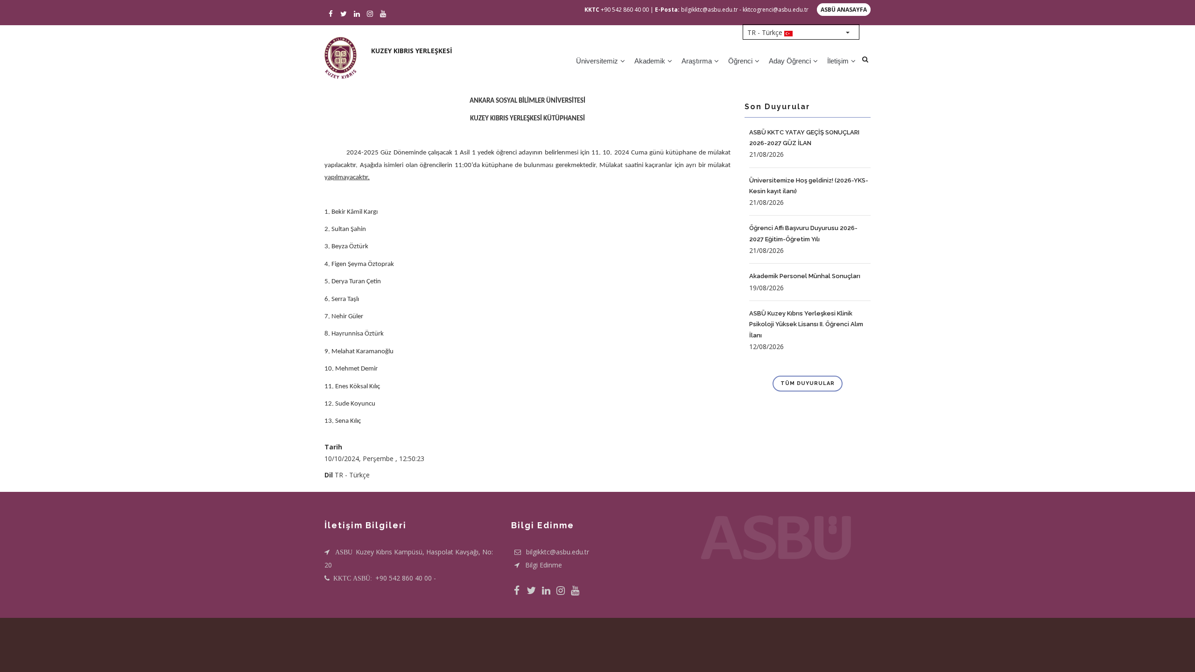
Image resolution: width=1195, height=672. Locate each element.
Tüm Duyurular (807, 383)
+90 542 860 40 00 (616, 10)
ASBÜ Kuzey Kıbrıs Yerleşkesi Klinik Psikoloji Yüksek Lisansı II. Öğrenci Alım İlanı (806, 324)
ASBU (344, 552)
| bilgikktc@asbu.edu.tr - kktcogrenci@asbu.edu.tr (729, 10)
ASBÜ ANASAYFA (844, 10)
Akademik (650, 61)
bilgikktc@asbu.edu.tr (557, 551)
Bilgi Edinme (543, 564)
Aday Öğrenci (791, 61)
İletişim (839, 61)
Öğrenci (741, 61)
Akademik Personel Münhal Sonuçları (804, 276)
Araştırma (698, 61)
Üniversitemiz (598, 61)
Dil (328, 474)
